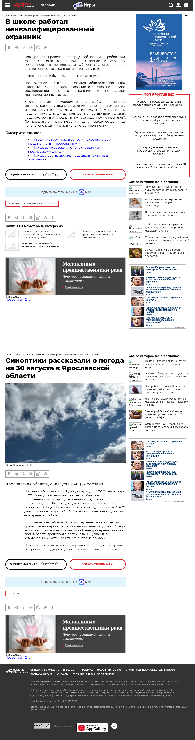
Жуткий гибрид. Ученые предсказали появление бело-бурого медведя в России (167, 376)
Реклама (87, 670)
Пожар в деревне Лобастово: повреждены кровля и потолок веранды (159, 151)
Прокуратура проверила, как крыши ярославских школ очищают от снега (99, 234)
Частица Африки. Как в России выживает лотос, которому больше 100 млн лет (166, 189)
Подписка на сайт (41, 674)
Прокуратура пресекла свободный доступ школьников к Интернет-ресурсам (42, 234)
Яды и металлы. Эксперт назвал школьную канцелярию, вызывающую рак (164, 202)
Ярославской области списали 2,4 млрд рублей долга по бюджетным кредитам (159, 135)
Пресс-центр (70, 670)
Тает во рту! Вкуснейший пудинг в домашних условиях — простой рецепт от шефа (165, 414)
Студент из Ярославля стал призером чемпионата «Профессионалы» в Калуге (159, 120)
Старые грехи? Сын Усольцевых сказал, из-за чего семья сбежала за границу (166, 426)
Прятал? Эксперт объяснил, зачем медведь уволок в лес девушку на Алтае (165, 364)
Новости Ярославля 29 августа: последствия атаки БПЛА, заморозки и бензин (159, 105)
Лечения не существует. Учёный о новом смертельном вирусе (165, 213)
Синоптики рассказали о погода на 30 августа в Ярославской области (159, 166)
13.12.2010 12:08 (13, 15)
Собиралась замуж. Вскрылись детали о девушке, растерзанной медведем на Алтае (164, 227)
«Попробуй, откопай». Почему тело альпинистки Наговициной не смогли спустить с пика (166, 389)
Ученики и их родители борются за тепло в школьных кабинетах (41, 245)
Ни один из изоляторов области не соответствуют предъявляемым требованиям (70, 141)
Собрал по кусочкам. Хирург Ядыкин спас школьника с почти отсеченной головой (167, 240)
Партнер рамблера (63, 726)
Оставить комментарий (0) (97, 174)
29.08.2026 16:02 (14, 354)
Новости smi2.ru (18, 299)
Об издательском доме (44, 670)
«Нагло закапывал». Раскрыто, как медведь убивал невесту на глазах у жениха (166, 401)
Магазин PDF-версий (109, 670)
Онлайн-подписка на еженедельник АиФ (150, 670)
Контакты (62, 674)
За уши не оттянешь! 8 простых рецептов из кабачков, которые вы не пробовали (167, 252)
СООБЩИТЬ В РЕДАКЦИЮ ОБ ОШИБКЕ (93, 674)
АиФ (29, 465)
